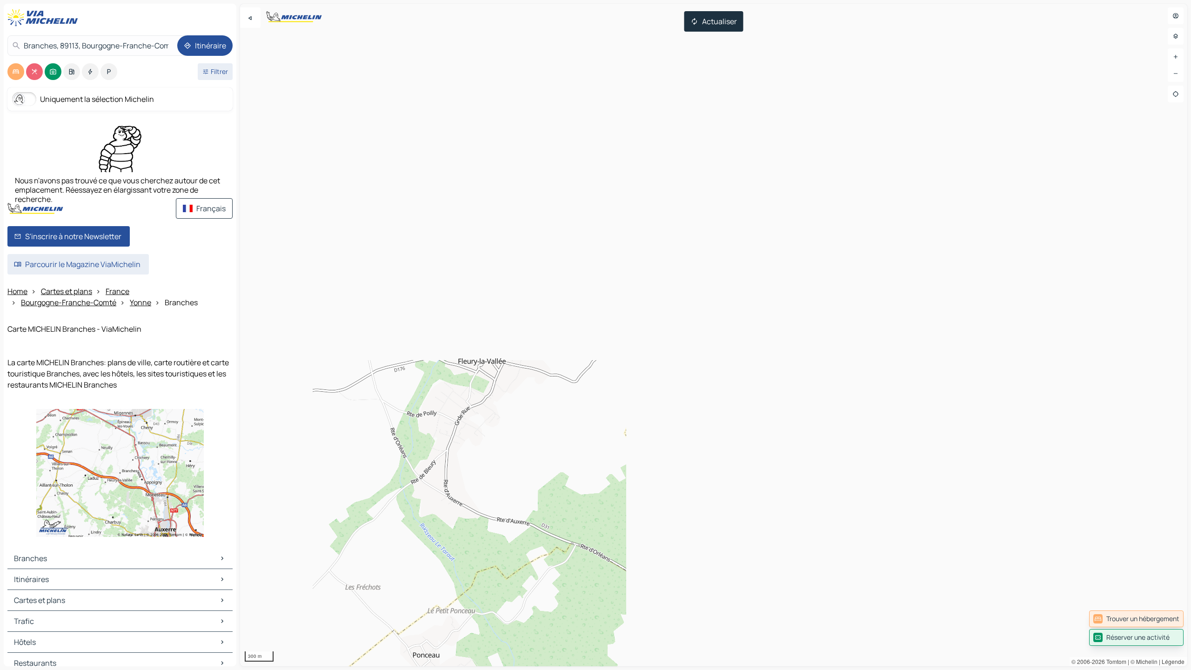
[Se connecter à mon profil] (1176, 15)
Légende (1173, 661)
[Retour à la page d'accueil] (44, 17)
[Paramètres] (1176, 36)
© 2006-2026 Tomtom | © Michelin (1114, 661)
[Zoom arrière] (1176, 73)
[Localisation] (1176, 94)
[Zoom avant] (1176, 56)
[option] (15, 71)
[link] (1136, 618)
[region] (713, 335)
